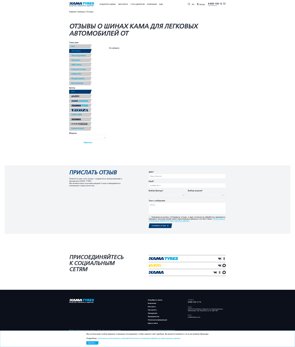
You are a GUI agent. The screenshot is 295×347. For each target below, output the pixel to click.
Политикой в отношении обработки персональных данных (187, 220)
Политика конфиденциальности (161, 330)
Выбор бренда (156, 191)
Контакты (152, 307)
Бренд (72, 88)
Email (151, 181)
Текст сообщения (157, 201)
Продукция (152, 313)
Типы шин (73, 43)
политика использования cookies (112, 338)
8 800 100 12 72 (217, 4)
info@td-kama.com (194, 317)
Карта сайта (153, 323)
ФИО (151, 172)
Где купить (123, 4)
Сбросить (87, 143)
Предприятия (153, 317)
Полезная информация (157, 320)
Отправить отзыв (159, 226)
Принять (91, 343)
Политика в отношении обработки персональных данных (154, 338)
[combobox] (168, 195)
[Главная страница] (81, 4)
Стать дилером (137, 4)
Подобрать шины (108, 4)
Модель (73, 133)
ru (193, 4)
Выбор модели (195, 191)
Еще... (161, 4)
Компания (152, 4)
